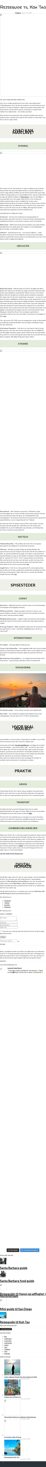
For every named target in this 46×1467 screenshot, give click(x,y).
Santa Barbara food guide (17, 1281)
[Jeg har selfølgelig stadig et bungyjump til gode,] (11, 1025)
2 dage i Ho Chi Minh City (12, 1397)
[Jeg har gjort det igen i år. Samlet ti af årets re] (11, 1097)
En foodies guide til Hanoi (12, 1437)
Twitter (6, 903)
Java (5, 1347)
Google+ (7, 905)
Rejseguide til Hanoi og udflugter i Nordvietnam (23, 1295)
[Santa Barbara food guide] (3, 1277)
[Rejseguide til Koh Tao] (3, 1318)
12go (30, 813)
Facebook (7, 901)
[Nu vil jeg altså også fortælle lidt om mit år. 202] (35, 1037)
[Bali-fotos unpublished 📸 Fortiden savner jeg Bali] (35, 992)
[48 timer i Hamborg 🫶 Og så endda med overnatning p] (11, 983)
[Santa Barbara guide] (3, 1264)
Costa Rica (7, 1341)
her (16, 574)
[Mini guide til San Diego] (3, 1305)
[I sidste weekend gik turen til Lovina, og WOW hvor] (11, 1234)
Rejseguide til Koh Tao (15, 1322)
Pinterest (7, 907)
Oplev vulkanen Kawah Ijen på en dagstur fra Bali (20, 1377)
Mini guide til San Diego (16, 1309)
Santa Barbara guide (13, 1268)
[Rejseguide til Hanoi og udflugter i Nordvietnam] (3, 1290)
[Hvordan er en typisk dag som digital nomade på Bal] (11, 1173)
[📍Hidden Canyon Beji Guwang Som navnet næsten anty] (35, 1192)
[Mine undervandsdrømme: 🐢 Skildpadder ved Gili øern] (11, 1138)
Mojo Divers (25, 197)
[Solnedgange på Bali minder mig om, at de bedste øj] (35, 1081)
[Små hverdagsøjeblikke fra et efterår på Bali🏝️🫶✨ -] (35, 1229)
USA (5, 1351)
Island (6, 1345)
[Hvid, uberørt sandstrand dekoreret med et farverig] (35, 1146)
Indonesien (8, 1343)
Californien (8, 1339)
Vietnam (7, 1353)
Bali (5, 1336)
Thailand (18, 13)
